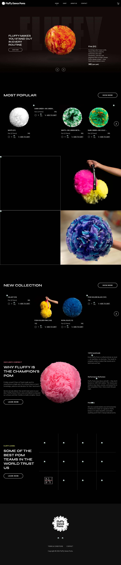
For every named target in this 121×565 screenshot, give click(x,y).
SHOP (64, 3)
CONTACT (84, 3)
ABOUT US (74, 3)
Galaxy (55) (12, 297)
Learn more (13, 402)
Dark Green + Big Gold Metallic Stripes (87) (98, 130)
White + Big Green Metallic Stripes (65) (71, 130)
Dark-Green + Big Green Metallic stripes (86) (44, 108)
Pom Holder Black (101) (97, 297)
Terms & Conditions (55, 546)
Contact (70, 546)
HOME (57, 3)
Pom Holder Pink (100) (43, 320)
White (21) (12, 130)
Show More (108, 95)
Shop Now (15, 49)
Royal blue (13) (67, 320)
